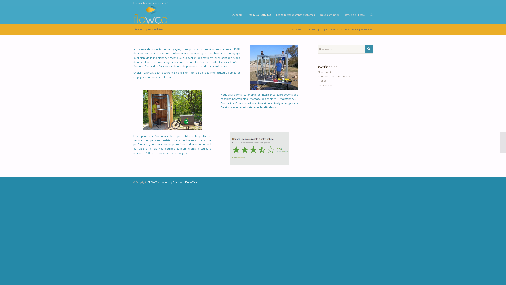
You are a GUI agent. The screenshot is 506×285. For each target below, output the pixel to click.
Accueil (311, 29)
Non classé (324, 72)
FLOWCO (152, 182)
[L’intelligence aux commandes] (503, 142)
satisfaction (325, 85)
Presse (322, 80)
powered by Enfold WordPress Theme (179, 182)
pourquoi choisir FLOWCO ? (332, 29)
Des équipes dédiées (148, 29)
